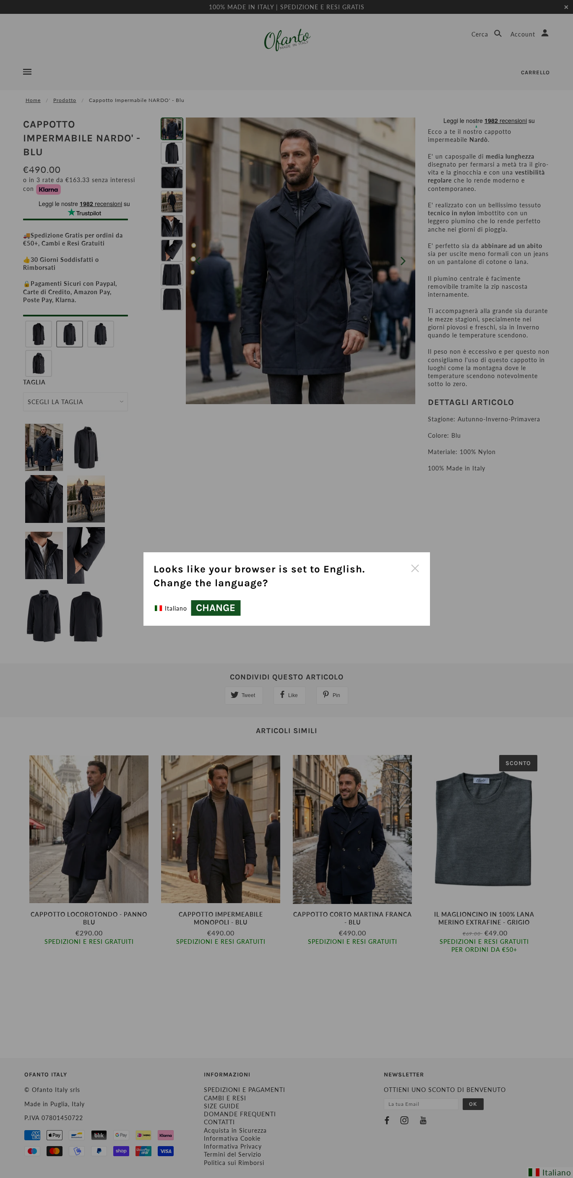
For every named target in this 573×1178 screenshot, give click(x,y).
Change (215, 608)
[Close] (415, 567)
